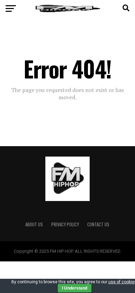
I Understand (74, 288)
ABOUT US (34, 224)
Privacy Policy (65, 224)
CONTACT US (98, 224)
